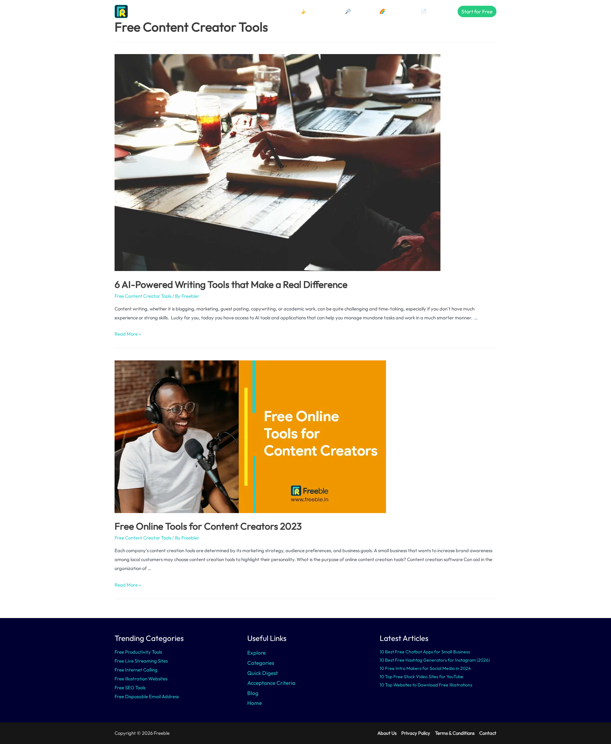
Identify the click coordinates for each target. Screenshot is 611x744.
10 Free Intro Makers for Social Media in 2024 (425, 668)
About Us (387, 733)
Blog (252, 693)
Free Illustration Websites (141, 679)
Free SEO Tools (130, 688)
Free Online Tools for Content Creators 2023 (208, 526)
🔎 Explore (356, 11)
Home (254, 702)
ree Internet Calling (137, 670)
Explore (256, 652)
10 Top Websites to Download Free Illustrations (426, 685)
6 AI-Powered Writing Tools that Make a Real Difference (231, 284)
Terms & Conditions (454, 733)
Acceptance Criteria (271, 682)
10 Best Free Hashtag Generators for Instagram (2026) (435, 660)
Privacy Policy (415, 733)
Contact (487, 733)
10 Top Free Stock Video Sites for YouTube (421, 676)
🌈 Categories (394, 11)
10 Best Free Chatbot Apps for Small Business (425, 652)
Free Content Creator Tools (143, 296)
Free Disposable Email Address (147, 696)
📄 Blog (429, 11)
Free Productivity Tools (138, 652)
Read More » (128, 334)
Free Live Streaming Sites (141, 661)
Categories (260, 662)
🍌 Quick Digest (317, 11)
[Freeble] (138, 11)
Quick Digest (262, 673)
